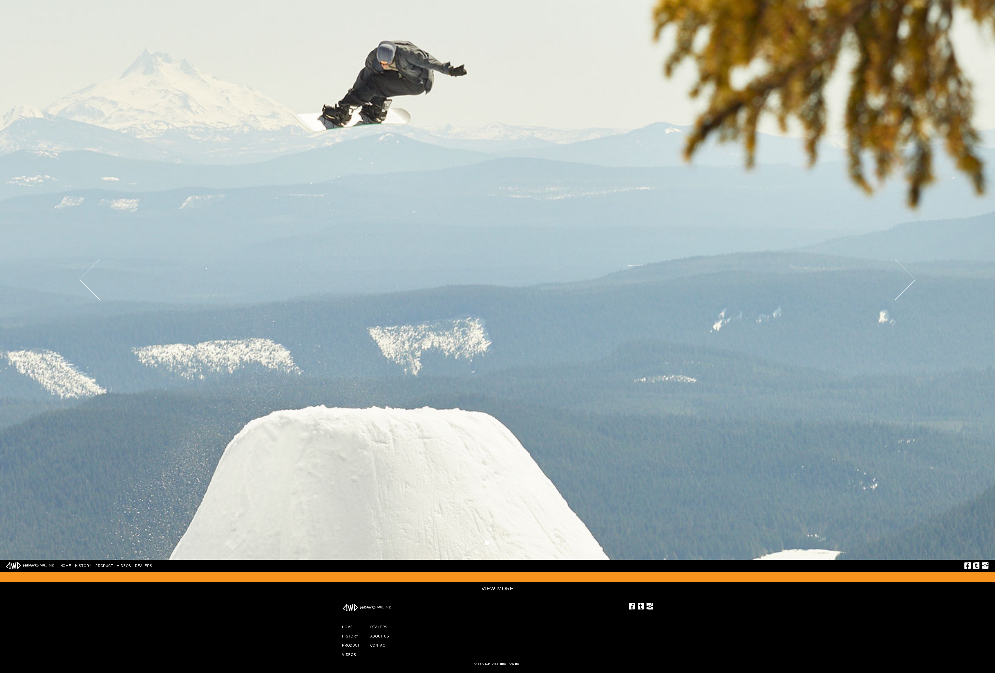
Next (895, 280)
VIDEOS (124, 566)
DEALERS (143, 566)
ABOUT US (379, 636)
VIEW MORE (497, 588)
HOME (65, 566)
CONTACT (379, 645)
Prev (99, 280)
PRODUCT (104, 566)
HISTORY (83, 566)
